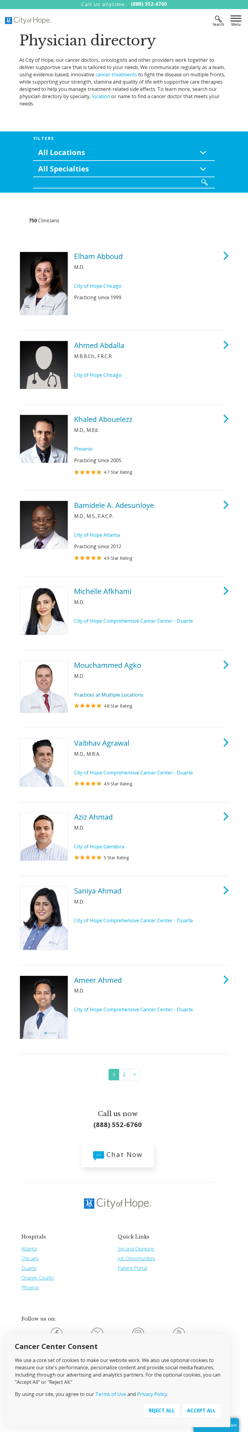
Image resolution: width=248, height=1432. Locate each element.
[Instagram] (138, 1333)
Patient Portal (132, 1268)
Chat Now (123, 1154)
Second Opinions (136, 1248)
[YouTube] (179, 1333)
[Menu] (236, 19)
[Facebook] (57, 1333)
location (101, 96)
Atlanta (29, 1248)
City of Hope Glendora (99, 847)
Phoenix (83, 449)
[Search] (218, 19)
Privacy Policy (152, 1394)
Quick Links (133, 1237)
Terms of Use (110, 1394)
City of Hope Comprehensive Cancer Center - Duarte (133, 621)
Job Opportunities (136, 1258)
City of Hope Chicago (98, 286)
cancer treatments (116, 74)
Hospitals (33, 1237)
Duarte (29, 1268)
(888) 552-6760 (149, 4)
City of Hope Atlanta (97, 535)
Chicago (30, 1258)
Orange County (37, 1278)
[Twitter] (97, 1333)
